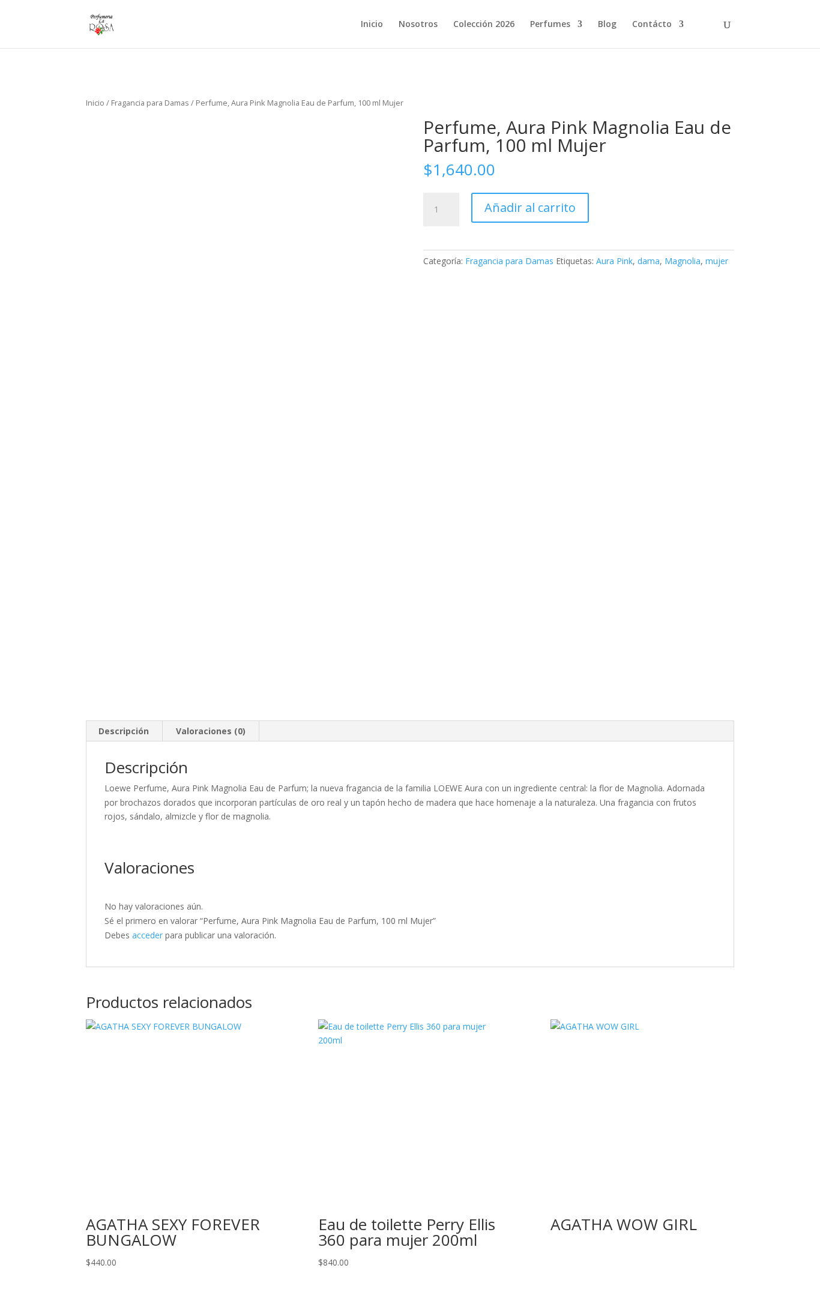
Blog (607, 24)
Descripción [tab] (123, 731)
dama (649, 261)
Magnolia (683, 261)
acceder (147, 935)
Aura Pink (614, 261)
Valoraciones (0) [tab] (211, 731)
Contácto (652, 24)
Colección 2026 (483, 24)
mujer (716, 261)
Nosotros (418, 24)
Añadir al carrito (530, 207)
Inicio (372, 24)
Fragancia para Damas (150, 102)
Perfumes (550, 24)
